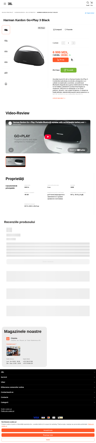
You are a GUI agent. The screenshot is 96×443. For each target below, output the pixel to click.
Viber (3, 382)
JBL (2, 372)
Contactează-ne (7, 392)
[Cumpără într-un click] (72, 60)
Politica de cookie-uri (7, 411)
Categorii (4, 402)
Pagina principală (7, 12)
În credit (70, 70)
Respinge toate (48, 435)
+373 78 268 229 (28, 363)
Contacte (4, 397)
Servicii (4, 377)
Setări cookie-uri (6, 409)
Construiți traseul (10, 344)
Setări (48, 439)
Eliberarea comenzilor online (12, 387)
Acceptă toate (48, 430)
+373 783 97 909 (28, 361)
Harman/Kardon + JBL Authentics (25, 12)
